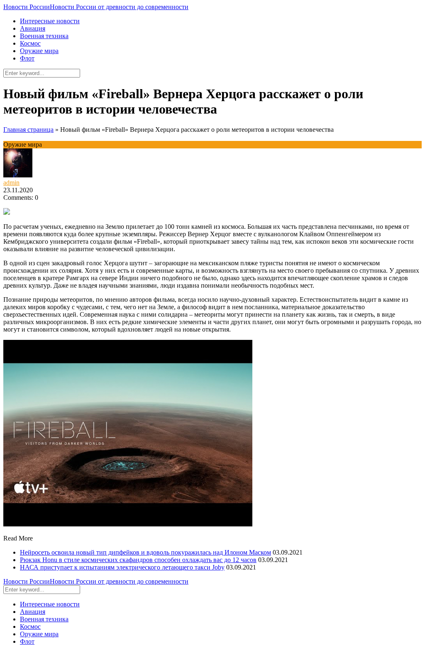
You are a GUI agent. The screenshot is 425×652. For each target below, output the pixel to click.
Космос (30, 43)
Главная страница (28, 129)
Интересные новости (50, 20)
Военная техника (44, 35)
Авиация (32, 28)
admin (11, 182)
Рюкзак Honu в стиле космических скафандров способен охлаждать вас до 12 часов (138, 559)
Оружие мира (39, 50)
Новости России (95, 6)
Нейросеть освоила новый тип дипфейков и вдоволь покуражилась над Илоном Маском (145, 552)
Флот (27, 58)
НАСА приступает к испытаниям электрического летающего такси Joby (122, 567)
